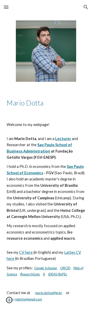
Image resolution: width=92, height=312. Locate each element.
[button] (6, 7)
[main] (46, 102)
